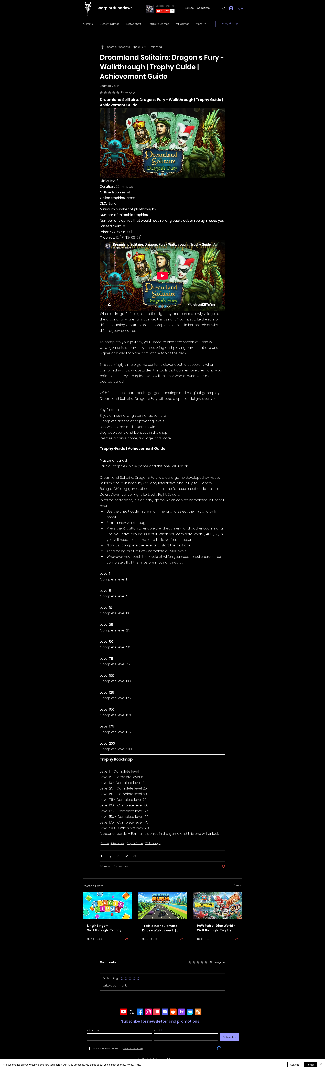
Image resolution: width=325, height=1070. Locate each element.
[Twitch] (181, 1012)
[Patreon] (156, 1012)
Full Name (93, 1030)
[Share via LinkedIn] (118, 856)
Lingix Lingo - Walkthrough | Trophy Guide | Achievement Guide (104, 927)
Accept (310, 1064)
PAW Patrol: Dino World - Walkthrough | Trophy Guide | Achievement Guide (216, 927)
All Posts (88, 24)
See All (238, 885)
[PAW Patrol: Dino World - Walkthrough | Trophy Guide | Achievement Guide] (217, 905)
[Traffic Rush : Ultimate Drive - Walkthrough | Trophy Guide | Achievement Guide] (162, 905)
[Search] (224, 8)
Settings (294, 1064)
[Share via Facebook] (101, 856)
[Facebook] (140, 1012)
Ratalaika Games (158, 24)
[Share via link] (126, 856)
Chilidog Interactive (112, 843)
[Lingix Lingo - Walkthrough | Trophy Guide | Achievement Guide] (107, 905)
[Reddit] (173, 1012)
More (199, 24)
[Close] (321, 1064)
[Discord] (165, 1012)
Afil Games (182, 24)
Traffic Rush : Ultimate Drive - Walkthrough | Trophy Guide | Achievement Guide (159, 928)
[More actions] (223, 47)
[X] (131, 1012)
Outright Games (109, 24)
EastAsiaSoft (133, 24)
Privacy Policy (133, 1064)
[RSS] (198, 1012)
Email (157, 1030)
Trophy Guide (135, 843)
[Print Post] (134, 856)
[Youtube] (123, 1012)
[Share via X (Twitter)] (109, 856)
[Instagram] (148, 1012)
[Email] (190, 1012)
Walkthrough (152, 843)
